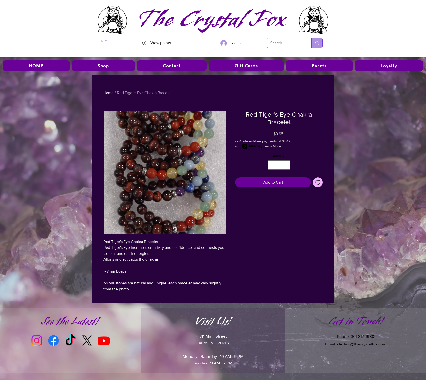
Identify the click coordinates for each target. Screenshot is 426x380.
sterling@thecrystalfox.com (361, 344)
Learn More (272, 146)
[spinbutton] (279, 165)
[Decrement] (271, 165)
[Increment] (287, 165)
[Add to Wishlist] (318, 182)
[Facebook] (53, 340)
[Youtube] (104, 340)
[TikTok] (70, 340)
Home (108, 93)
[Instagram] (37, 340)
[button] (114, 40)
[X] (87, 340)
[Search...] (316, 43)
